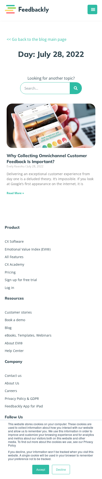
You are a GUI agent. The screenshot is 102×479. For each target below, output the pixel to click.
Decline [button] (61, 469)
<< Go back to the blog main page (36, 39)
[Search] (76, 88)
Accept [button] (40, 469)
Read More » (15, 193)
